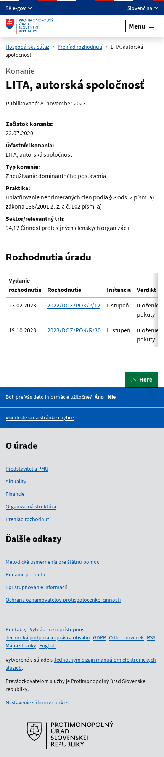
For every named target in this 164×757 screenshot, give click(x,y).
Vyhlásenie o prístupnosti (58, 629)
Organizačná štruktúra (31, 506)
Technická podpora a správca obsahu (48, 637)
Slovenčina (140, 8)
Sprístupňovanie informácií (36, 587)
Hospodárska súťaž (27, 46)
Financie (15, 493)
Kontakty (16, 629)
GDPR (99, 637)
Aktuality (16, 481)
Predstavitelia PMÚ (27, 468)
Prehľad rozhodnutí (80, 46)
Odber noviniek (126, 637)
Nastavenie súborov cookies (37, 702)
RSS (151, 637)
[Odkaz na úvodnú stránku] (29, 26)
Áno (99, 396)
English (47, 645)
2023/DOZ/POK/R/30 (74, 330)
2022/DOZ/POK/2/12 (73, 305)
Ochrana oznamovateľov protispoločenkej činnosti (63, 599)
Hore (145, 379)
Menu (137, 26)
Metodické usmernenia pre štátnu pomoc (52, 561)
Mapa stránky (21, 645)
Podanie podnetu (25, 574)
